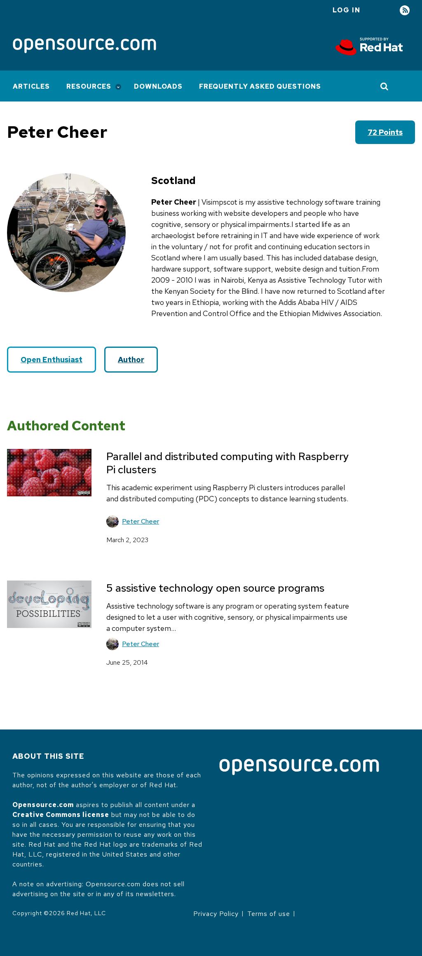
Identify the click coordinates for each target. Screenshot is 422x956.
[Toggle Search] (384, 86)
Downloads (158, 86)
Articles (31, 86)
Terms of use (268, 913)
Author (131, 359)
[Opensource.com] (84, 46)
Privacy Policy (216, 913)
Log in (347, 10)
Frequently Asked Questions (260, 86)
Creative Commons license (60, 814)
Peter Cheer (140, 521)
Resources (88, 86)
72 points (385, 132)
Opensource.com (43, 804)
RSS (405, 10)
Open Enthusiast (51, 359)
